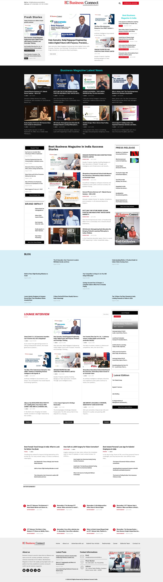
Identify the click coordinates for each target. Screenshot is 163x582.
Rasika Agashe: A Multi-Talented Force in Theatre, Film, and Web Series (39, 230)
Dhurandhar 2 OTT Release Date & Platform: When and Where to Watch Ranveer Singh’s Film (127, 506)
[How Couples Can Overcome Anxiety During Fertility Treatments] (68, 460)
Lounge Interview (36, 314)
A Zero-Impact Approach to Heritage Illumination (64, 404)
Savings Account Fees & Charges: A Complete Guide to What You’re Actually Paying (94, 284)
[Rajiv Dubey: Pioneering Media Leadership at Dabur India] (29, 237)
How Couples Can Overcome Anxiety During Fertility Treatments (85, 460)
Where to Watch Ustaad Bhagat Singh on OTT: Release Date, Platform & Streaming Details (97, 530)
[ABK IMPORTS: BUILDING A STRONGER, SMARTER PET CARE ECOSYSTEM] (96, 393)
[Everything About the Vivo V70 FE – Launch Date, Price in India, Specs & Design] (133, 366)
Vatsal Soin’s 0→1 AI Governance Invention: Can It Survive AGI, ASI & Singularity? (36, 337)
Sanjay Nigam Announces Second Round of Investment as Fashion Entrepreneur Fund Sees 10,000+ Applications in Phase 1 (122, 167)
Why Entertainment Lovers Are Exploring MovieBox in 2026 (121, 160)
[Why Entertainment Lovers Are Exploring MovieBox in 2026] (134, 160)
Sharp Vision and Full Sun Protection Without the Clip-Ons (34, 175)
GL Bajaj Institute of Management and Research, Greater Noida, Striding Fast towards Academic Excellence (120, 401)
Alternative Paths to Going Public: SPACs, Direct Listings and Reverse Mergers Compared (34, 167)
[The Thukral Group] (133, 381)
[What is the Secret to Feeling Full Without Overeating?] (68, 474)
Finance (105, 451)
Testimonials (106, 543)
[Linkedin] (31, 570)
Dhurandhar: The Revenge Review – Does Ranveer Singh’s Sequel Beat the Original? (128, 530)
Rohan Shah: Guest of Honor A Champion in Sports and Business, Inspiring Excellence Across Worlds (39, 216)
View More (105, 314)
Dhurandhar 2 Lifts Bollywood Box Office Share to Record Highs (96, 506)
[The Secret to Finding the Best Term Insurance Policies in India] (107, 476)
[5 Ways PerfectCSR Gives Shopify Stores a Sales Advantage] (66, 287)
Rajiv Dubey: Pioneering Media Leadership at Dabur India (38, 236)
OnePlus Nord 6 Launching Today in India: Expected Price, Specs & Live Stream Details (119, 345)
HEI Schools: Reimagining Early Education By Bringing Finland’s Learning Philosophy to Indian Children (66, 124)
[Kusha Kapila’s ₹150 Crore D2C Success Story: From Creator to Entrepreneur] (37, 113)
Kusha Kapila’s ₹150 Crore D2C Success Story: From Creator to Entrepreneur (37, 123)
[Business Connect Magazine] (81, 3)
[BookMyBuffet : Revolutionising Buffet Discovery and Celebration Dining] (134, 194)
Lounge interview (29, 50)
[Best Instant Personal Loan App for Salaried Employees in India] (121, 435)
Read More (53, 54)
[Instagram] (27, 570)
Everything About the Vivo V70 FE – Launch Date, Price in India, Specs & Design (120, 366)
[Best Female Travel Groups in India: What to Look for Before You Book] (42, 435)
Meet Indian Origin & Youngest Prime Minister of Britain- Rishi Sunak (128, 30)
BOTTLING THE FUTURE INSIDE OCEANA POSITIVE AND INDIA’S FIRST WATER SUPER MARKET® (66, 92)
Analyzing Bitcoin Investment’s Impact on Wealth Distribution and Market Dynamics (125, 469)
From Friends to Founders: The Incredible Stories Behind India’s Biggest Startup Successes (32, 55)
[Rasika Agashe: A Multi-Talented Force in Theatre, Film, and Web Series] (29, 230)
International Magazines (130, 3)
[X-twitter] (35, 570)
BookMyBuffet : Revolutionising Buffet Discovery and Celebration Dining (121, 194)
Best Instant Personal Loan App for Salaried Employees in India (118, 448)
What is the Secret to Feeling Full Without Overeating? (84, 473)
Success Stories (123, 33)
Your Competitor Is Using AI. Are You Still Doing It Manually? (94, 275)
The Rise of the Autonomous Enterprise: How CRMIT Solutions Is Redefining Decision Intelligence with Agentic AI (104, 27)
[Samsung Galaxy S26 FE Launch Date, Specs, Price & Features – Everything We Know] (133, 359)
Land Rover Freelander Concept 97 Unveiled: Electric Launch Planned (119, 339)
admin (26, 95)
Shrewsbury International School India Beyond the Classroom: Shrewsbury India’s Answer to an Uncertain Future (97, 175)
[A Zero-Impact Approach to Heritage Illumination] (67, 393)
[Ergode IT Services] (133, 388)
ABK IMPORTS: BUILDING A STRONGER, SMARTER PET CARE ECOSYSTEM (95, 404)
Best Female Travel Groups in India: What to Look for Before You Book (42, 448)
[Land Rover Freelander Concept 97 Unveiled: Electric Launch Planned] (133, 339)
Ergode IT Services (117, 387)
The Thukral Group (117, 380)
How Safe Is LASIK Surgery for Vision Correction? (81, 447)
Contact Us (136, 543)
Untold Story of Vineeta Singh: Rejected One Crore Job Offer (126, 38)
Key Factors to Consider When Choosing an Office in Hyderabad (33, 152)
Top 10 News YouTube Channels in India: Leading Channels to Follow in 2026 (124, 297)
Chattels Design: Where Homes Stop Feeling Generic (95, 123)
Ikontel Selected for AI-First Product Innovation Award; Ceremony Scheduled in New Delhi (122, 201)
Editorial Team (125, 543)
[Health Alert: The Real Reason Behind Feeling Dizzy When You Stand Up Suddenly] (68, 467)
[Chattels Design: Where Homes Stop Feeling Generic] (96, 113)
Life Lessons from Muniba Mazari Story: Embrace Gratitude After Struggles (127, 46)
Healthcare (66, 449)
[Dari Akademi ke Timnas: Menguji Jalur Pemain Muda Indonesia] (28, 463)
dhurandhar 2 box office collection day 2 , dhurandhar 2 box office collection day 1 (68, 530)
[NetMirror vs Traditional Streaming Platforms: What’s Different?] (134, 153)
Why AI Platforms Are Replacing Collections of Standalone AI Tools (34, 182)
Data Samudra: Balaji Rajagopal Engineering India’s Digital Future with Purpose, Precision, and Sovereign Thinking (33, 40)
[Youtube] (38, 570)
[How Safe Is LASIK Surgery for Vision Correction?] (81, 435)
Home (58, 543)
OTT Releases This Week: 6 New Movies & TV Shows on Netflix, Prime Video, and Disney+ (38, 530)
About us (66, 543)
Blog (26, 58)
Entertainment (31, 509)
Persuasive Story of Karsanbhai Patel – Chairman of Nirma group (129, 53)
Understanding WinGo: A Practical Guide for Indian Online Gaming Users (124, 261)
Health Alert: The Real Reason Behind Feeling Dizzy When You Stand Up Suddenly (85, 466)
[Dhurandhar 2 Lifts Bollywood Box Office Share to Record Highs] (96, 497)
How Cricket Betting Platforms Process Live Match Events (67, 569)
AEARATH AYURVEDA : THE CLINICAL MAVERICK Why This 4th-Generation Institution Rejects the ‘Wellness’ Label (94, 92)
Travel (26, 451)
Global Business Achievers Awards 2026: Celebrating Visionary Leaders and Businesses (66, 556)
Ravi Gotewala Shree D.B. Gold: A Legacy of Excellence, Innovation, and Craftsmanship (39, 223)
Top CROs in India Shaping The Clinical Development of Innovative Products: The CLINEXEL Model (122, 180)
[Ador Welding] (133, 395)
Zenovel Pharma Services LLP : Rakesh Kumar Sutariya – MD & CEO (35, 92)
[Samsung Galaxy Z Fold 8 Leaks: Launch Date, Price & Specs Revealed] (133, 332)
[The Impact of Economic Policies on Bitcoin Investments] (107, 463)
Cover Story (86, 159)
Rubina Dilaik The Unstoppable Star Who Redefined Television (39, 209)
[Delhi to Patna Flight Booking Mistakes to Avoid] (37, 265)
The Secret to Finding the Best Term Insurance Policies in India (125, 476)
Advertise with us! (77, 543)
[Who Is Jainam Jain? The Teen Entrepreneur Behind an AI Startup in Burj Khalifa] (125, 81)
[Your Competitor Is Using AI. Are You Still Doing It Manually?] (96, 265)
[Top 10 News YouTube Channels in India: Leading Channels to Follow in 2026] (125, 287)
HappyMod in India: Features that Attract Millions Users (121, 187)
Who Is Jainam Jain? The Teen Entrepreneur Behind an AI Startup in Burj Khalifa (125, 92)
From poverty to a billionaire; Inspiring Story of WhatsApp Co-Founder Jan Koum (128, 22)
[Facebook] (24, 570)
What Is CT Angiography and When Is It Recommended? (66, 563)
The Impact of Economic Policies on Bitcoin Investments (124, 462)
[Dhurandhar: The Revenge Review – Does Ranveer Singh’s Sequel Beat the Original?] (126, 520)
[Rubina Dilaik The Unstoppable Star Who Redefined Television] (29, 210)
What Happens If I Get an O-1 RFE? (34, 189)
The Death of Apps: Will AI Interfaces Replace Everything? (122, 173)
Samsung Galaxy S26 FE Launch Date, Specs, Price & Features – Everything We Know (119, 359)
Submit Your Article (92, 543)
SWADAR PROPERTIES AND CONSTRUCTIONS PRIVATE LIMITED (104, 50)
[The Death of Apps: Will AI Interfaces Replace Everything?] (134, 174)
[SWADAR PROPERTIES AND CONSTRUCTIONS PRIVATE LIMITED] (104, 42)
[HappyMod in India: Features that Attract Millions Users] (134, 187)
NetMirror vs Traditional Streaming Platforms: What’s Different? (122, 153)
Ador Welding (115, 394)
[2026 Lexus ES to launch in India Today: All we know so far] (133, 353)
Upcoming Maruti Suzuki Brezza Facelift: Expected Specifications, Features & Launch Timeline (123, 322)
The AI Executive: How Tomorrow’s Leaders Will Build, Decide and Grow (66, 261)
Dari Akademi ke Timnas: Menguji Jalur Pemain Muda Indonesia (46, 462)
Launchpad (117, 316)
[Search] (119, 3)
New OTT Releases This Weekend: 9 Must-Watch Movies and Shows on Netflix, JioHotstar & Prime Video (37, 506)
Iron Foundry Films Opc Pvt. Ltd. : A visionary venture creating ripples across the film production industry (33, 47)
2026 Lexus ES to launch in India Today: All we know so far (119, 352)
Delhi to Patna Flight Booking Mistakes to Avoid (36, 275)
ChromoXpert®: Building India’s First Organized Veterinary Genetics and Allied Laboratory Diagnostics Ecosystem (124, 124)
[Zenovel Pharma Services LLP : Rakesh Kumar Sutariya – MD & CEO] (37, 81)
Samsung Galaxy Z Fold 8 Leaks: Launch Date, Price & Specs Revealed (119, 332)
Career (115, 543)
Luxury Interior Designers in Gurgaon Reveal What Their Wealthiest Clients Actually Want (35, 298)
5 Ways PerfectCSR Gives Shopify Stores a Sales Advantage (65, 297)
